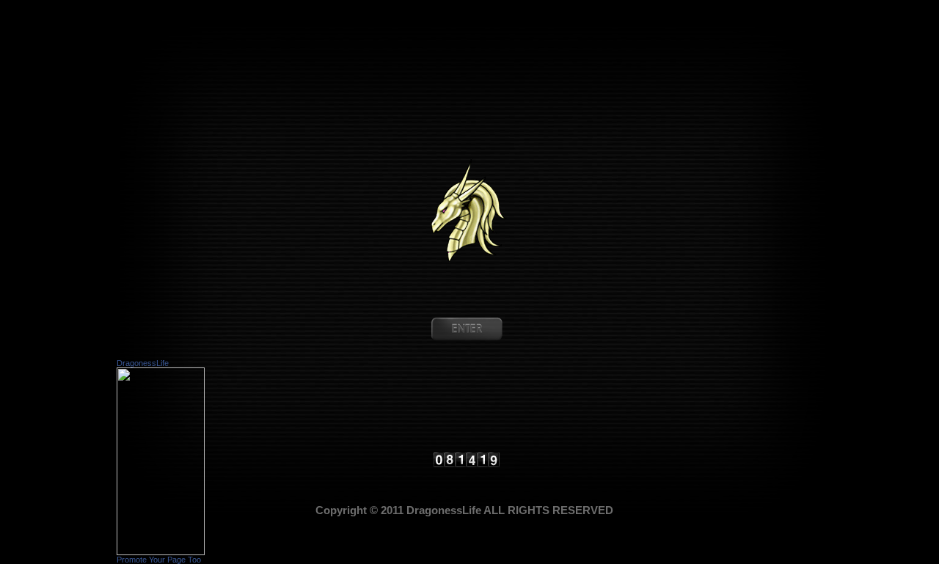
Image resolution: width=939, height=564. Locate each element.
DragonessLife (143, 363)
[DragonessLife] (161, 551)
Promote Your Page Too (159, 559)
